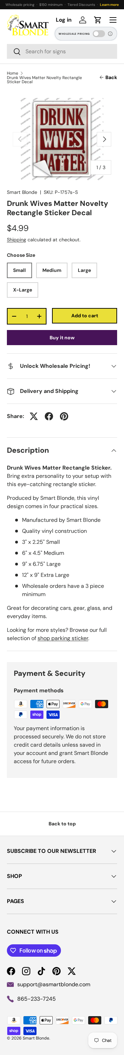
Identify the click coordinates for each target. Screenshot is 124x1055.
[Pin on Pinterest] (64, 416)
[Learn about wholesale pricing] (110, 33)
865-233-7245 (36, 998)
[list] (62, 139)
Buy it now (62, 337)
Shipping (16, 240)
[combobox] (62, 51)
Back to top (62, 824)
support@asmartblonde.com (53, 984)
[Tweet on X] (33, 416)
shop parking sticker (63, 638)
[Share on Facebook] (48, 416)
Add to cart (84, 315)
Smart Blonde (22, 192)
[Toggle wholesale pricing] (99, 33)
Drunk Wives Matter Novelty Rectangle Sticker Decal (44, 80)
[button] (97, 20)
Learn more (109, 4)
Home (12, 73)
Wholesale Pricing (74, 33)
